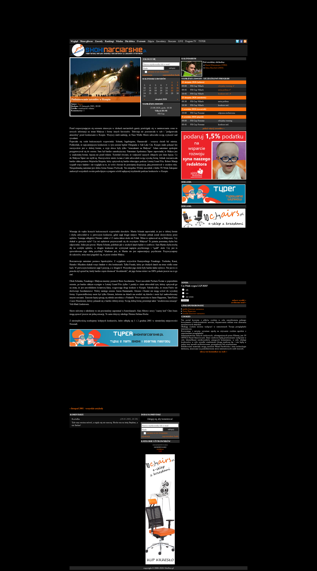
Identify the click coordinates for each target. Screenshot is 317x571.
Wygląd (74, 41)
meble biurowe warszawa (193, 309)
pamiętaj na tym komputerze (158, 72)
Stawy (80, 104)
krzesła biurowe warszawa (194, 313)
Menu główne (86, 41)
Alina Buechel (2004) (214, 68)
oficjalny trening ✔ (226, 86)
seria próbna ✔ (224, 90)
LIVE (180, 41)
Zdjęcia (151, 41)
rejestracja (147, 75)
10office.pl (169, 568)
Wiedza (119, 41)
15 (172, 88)
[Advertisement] (158, 19)
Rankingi (109, 41)
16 (177, 88)
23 (177, 91)
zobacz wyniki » (239, 300)
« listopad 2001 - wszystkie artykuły (86, 408)
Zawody (99, 41)
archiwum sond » (238, 302)
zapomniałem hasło (171, 75)
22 (172, 91)
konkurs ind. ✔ (224, 94)
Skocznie (172, 41)
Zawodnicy (161, 41)
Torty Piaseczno (189, 311)
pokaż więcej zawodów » (214, 128)
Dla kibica (130, 41)
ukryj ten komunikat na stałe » (213, 351)
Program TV (190, 41)
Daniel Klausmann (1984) (216, 65)
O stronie (141, 41)
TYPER (201, 41)
